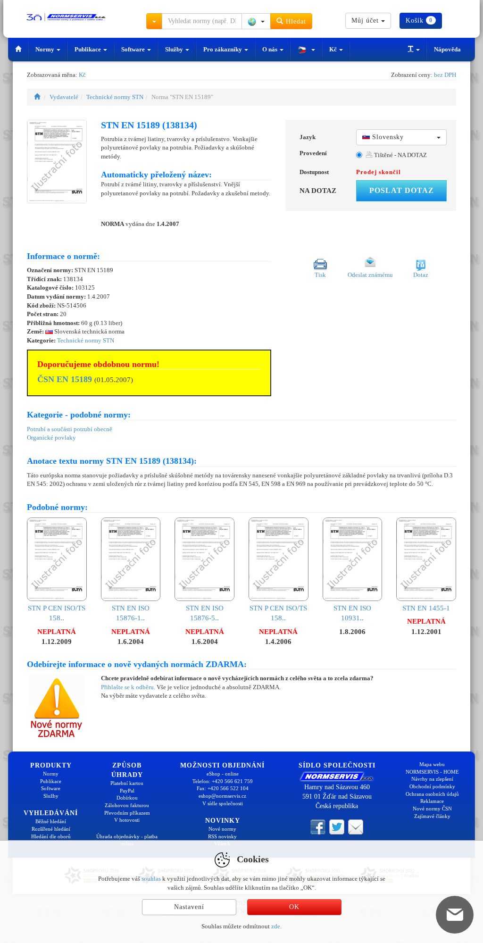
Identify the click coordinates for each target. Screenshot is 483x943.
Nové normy (222, 829)
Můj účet (366, 20)
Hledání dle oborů (51, 836)
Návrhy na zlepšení (432, 779)
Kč (333, 49)
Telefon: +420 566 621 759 (222, 781)
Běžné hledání (50, 821)
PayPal (127, 790)
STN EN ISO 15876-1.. (131, 613)
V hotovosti (127, 820)
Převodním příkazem (127, 813)
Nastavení (189, 906)
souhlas (151, 878)
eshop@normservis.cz (222, 796)
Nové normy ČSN (432, 808)
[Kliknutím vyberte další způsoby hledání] (154, 21)
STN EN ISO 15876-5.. (205, 613)
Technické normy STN (114, 96)
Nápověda (447, 49)
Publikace (88, 49)
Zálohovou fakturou (127, 805)
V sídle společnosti (222, 803)
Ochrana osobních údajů (432, 794)
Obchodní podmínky (432, 786)
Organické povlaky (51, 437)
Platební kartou (126, 783)
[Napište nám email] (355, 826)
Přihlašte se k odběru (127, 687)
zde (275, 926)
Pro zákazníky (223, 49)
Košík (419, 20)
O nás (270, 49)
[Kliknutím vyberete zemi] (256, 21)
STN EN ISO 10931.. (352, 613)
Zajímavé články (432, 816)
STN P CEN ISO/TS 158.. (56, 613)
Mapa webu (432, 764)
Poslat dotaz (401, 190)
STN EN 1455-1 (426, 608)
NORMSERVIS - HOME (432, 772)
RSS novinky (222, 836)
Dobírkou (127, 798)
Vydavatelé (64, 96)
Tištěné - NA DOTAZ (400, 155)
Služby (174, 49)
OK (294, 906)
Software (133, 49)
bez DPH (445, 74)
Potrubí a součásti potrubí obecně (69, 429)
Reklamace (432, 801)
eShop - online (223, 773)
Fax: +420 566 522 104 (223, 788)
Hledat (294, 21)
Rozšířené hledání (51, 829)
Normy (45, 49)
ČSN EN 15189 (64, 379)
